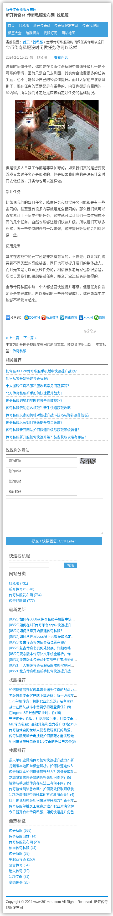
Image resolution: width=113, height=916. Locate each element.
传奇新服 (19, 854)
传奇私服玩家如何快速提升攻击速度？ (35, 422)
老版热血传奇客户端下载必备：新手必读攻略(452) (47, 695)
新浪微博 (52, 317)
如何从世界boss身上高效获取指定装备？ (45, 637)
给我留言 (32, 33)
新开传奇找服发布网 (21, 10)
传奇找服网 (90, 25)
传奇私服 (19, 351)
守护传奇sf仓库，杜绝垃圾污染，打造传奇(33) (44, 718)
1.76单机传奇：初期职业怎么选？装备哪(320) (43, 701)
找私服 (24, 25)
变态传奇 (19, 882)
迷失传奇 (19, 871)
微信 (102, 317)
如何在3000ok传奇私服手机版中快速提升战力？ (42, 371)
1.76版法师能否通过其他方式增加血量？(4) (41, 795)
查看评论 (61, 57)
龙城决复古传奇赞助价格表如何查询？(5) (40, 777)
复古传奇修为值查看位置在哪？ (38, 642)
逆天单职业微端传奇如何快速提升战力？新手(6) (45, 760)
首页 (11, 25)
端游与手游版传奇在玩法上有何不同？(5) (40, 783)
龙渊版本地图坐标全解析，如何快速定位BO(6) (44, 766)
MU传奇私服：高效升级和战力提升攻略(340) (42, 724)
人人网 (88, 317)
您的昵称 (15, 461)
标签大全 (15, 33)
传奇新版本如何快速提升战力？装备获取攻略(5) (45, 772)
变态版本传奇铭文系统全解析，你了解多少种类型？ (53, 654)
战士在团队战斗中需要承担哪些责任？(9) (40, 707)
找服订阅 (50, 33)
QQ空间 (34, 317)
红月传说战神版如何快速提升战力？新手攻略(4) (45, 800)
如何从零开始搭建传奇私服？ (28, 378)
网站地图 (68, 33)
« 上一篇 (12, 338)
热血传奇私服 (22, 848)
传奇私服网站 (22, 836)
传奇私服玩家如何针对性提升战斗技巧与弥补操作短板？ (48, 415)
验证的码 (15, 491)
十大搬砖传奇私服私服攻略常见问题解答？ (38, 386)
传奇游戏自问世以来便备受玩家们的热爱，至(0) (45, 730)
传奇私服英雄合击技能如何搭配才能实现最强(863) (47, 736)
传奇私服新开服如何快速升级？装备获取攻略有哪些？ (47, 437)
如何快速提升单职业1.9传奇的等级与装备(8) (42, 741)
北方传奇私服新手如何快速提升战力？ (35, 393)
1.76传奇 (19, 877)
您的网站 (15, 481)
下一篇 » (30, 338)
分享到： (16, 317)
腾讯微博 (71, 317)
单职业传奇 (22, 859)
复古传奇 (19, 865)
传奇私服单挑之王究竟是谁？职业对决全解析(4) (45, 806)
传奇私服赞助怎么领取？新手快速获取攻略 (38, 408)
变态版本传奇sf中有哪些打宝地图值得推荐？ (48, 660)
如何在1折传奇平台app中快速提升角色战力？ (48, 625)
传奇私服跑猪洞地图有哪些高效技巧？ (35, 400)
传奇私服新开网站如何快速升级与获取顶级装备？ (43, 430)
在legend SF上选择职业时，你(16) (35, 713)
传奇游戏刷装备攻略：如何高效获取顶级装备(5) (45, 789)
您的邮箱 (15, 471)
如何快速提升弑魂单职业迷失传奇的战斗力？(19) (46, 690)
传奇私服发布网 (66, 25)
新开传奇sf (41, 25)
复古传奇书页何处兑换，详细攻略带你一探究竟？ (52, 648)
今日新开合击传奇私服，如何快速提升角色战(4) (45, 812)
